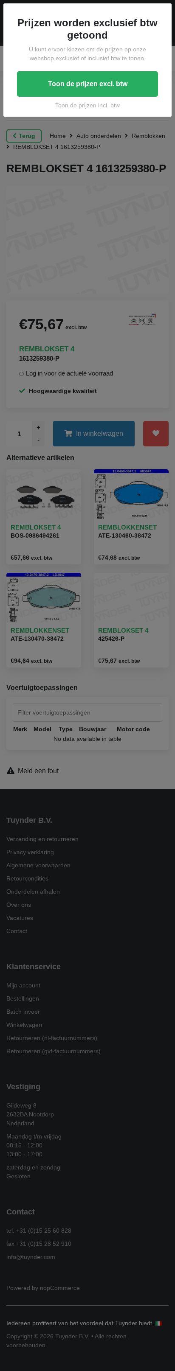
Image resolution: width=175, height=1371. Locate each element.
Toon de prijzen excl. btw (87, 83)
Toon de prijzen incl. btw (87, 105)
